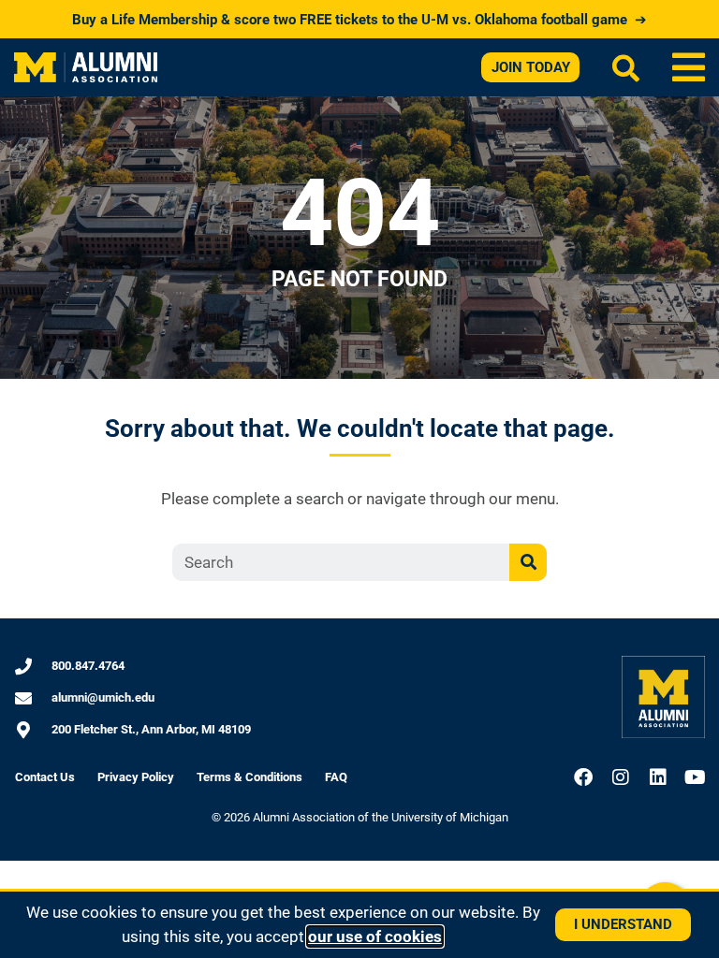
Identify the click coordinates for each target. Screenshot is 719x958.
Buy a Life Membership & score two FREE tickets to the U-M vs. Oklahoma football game (359, 19)
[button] (688, 67)
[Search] (528, 562)
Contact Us (45, 777)
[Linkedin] (658, 777)
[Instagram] (620, 777)
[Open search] (625, 67)
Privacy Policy (135, 777)
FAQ (336, 777)
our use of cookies (375, 936)
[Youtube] (695, 777)
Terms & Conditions (249, 777)
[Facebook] (583, 777)
